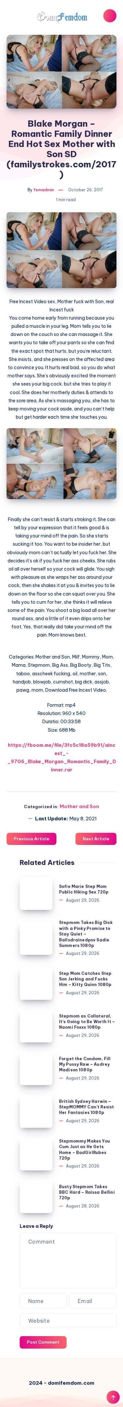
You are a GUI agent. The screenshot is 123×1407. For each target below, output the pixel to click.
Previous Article (31, 838)
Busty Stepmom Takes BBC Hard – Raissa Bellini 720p (87, 1192)
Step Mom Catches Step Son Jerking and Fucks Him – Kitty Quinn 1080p (85, 979)
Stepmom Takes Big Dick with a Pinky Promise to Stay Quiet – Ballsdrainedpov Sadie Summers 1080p (86, 934)
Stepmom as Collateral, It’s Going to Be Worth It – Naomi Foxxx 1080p (87, 1022)
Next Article (96, 838)
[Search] (109, 15)
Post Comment (43, 1342)
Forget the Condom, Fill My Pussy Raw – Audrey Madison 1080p (85, 1064)
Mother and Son (79, 806)
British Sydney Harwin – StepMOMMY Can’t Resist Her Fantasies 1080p (86, 1107)
